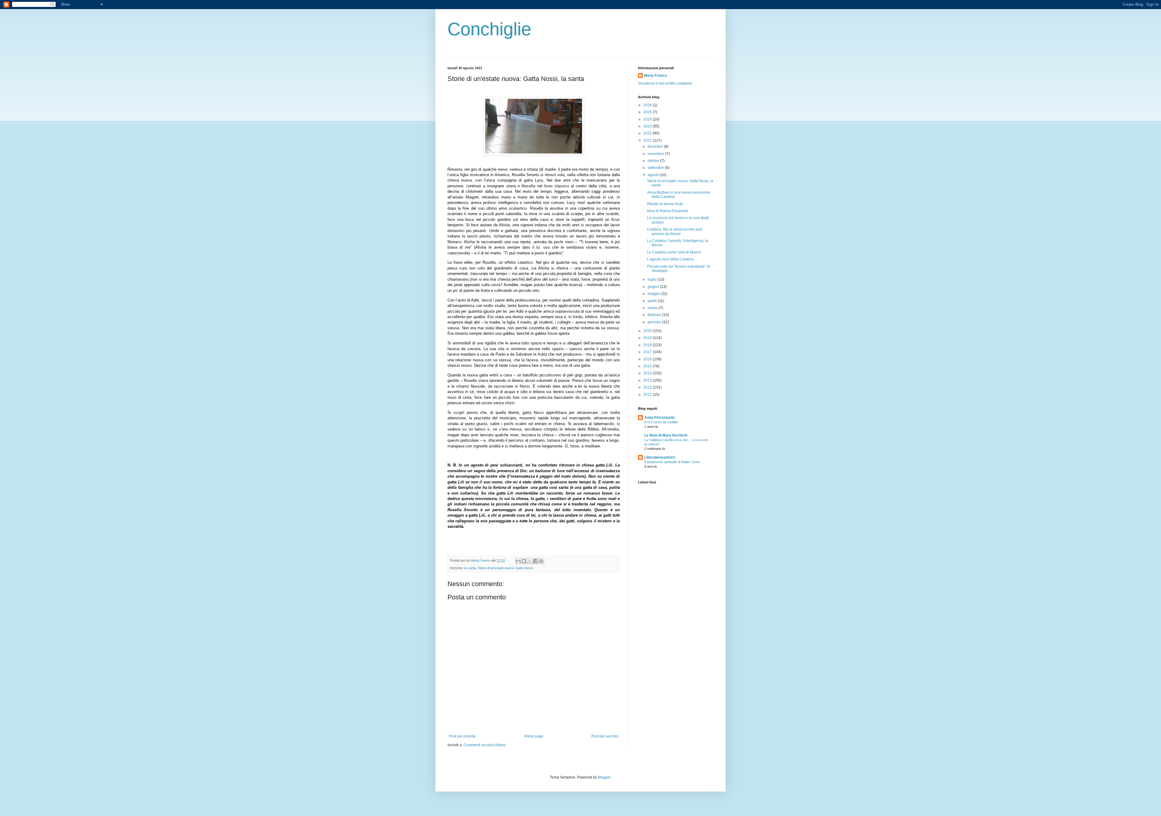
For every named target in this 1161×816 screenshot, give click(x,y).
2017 (648, 352)
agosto (654, 175)
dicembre (656, 146)
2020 (648, 331)
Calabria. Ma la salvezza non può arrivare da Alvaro (674, 231)
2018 (648, 345)
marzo (653, 308)
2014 (648, 373)
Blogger (604, 777)
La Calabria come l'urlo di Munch (674, 252)
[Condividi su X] (530, 561)
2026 (648, 105)
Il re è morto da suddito (661, 422)
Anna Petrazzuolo (659, 417)
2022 (648, 133)
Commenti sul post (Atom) (484, 745)
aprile (653, 301)
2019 (648, 338)
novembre (656, 154)
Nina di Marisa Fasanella (667, 211)
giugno (654, 287)
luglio (653, 279)
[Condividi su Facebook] (535, 561)
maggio (654, 294)
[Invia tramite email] (518, 561)
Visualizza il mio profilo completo (665, 83)
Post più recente (462, 736)
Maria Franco (655, 75)
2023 (648, 126)
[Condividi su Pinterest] (541, 561)
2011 (648, 394)
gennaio (655, 322)
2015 (648, 366)
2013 (648, 380)
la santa (470, 568)
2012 (648, 387)
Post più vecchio (604, 736)
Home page (533, 736)
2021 (648, 140)
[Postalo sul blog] (524, 561)
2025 (648, 112)
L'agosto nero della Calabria (670, 259)
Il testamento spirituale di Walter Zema (672, 462)
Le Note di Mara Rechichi (665, 435)
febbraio (655, 315)
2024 (648, 119)
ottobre (654, 161)
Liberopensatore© (659, 457)
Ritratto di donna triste (665, 204)
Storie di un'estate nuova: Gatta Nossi (505, 568)
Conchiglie (489, 29)
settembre (656, 168)
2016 (648, 359)
